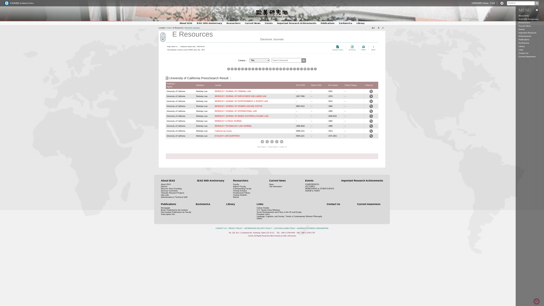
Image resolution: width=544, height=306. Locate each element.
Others (259, 218)
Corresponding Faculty (242, 189)
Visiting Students (240, 195)
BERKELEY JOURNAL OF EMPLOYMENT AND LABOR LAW (240, 96)
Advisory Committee (169, 191)
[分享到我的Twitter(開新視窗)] (163, 39)
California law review (223, 131)
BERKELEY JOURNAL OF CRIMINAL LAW (233, 91)
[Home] (502, 3)
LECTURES (310, 186)
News (271, 184)
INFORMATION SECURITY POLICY (258, 228)
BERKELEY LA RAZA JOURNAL (228, 121)
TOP (536, 301)
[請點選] (371, 91)
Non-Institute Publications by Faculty (176, 212)
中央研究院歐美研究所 (272, 13)
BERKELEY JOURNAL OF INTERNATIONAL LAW (236, 111)
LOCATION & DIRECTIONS (284, 228)
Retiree (236, 197)
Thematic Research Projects (172, 193)
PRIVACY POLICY (236, 228)
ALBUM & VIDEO (312, 191)
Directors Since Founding (171, 189)
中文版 (492, 3)
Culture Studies (263, 208)
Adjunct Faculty (239, 186)
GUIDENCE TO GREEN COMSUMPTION (312, 228)
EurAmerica (523, 43)
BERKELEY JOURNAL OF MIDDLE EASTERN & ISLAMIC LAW (241, 116)
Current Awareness (527, 56)
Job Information (275, 186)
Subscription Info (168, 214)
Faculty (236, 184)
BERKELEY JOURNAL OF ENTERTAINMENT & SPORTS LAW (241, 101)
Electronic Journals (192, 28)
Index (169, 28)
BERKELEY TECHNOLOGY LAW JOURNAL (233, 126)
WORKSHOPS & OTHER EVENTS (319, 189)
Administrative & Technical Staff (174, 197)
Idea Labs (165, 195)
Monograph (165, 208)
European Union (263, 214)
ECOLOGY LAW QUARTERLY (227, 136)
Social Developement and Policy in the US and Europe (279, 212)
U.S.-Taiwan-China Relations (268, 210)
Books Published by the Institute (174, 210)
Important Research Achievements (296, 23)
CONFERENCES (312, 184)
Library (521, 46)
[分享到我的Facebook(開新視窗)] (163, 35)
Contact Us (523, 53)
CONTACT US (221, 228)
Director (164, 186)
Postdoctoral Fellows (241, 193)
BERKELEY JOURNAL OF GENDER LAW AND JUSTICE (239, 106)
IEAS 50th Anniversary (528, 19)
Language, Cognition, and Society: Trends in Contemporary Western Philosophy (289, 216)
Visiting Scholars (240, 191)
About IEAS (166, 184)
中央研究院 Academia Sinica (22, 3)
